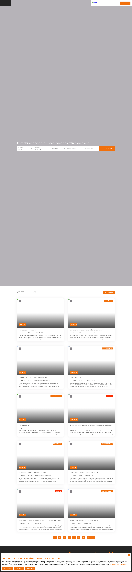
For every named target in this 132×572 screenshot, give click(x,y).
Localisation (54, 148)
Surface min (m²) (88, 148)
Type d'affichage (20, 291)
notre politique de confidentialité (118, 564)
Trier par (35, 291)
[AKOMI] (102, 3)
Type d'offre (20, 147)
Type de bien (37, 147)
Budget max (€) (71, 148)
